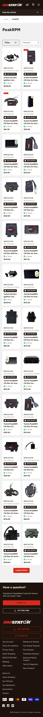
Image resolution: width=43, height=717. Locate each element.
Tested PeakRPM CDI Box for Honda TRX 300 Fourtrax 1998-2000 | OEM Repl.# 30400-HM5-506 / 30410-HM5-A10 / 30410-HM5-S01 (31, 173)
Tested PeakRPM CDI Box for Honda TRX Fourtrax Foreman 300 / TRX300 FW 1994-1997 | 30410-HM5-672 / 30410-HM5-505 (31, 303)
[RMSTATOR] (12, 4)
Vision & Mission (8, 677)
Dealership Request (31, 654)
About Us (6, 673)
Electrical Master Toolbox (30, 659)
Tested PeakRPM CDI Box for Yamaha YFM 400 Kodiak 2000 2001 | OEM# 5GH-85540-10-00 (11, 214)
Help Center (7, 666)
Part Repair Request (31, 646)
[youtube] (12, 706)
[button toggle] (37, 12)
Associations (7, 689)
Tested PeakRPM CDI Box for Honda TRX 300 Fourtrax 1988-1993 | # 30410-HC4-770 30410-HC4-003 (31, 257)
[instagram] (8, 706)
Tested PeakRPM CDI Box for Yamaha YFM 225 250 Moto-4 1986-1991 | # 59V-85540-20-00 (31, 517)
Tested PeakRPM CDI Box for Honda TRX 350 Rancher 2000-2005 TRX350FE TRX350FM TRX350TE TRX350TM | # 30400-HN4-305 (31, 434)
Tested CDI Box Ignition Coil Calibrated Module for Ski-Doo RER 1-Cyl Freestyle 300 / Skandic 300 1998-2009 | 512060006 (11, 303)
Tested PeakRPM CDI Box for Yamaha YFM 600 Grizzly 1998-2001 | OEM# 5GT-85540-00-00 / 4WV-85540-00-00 (31, 389)
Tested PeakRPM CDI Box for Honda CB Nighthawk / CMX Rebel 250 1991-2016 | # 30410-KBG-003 (11, 387)
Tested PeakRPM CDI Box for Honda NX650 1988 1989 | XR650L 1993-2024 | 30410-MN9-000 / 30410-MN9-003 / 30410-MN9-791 (31, 130)
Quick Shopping (8, 654)
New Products (29, 668)
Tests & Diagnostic (30, 664)
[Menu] (39, 5)
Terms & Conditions (10, 646)
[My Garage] (27, 5)
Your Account (7, 642)
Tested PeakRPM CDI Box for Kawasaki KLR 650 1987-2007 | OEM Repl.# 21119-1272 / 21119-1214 (31, 474)
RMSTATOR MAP (9, 658)
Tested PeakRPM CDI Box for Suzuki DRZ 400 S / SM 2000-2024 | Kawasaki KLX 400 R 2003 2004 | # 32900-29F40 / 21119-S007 (31, 346)
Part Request (28, 650)
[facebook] (3, 706)
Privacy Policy (8, 650)
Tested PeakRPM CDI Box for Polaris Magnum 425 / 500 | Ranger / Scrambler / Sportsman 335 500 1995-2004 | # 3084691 (11, 130)
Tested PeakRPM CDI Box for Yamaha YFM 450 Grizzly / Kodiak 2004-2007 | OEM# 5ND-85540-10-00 (31, 561)
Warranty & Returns (31, 642)
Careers (5, 693)
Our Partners (7, 681)
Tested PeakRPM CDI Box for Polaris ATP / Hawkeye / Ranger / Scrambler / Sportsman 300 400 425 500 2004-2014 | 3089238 (31, 88)
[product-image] (11, 57)
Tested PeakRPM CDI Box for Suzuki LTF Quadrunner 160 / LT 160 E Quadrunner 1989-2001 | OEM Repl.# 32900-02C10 (11, 518)
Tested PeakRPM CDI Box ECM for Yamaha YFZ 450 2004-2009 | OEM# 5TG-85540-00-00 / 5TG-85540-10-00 (11, 258)
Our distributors (8, 685)
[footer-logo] (17, 622)
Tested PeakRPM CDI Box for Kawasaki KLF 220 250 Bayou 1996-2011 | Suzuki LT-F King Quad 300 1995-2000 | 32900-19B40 (11, 346)
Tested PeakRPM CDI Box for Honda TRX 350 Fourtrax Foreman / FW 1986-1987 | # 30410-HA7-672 (11, 170)
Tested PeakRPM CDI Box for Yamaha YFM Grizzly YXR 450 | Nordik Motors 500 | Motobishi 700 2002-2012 (11, 431)
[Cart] (33, 4)
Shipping (5, 662)
